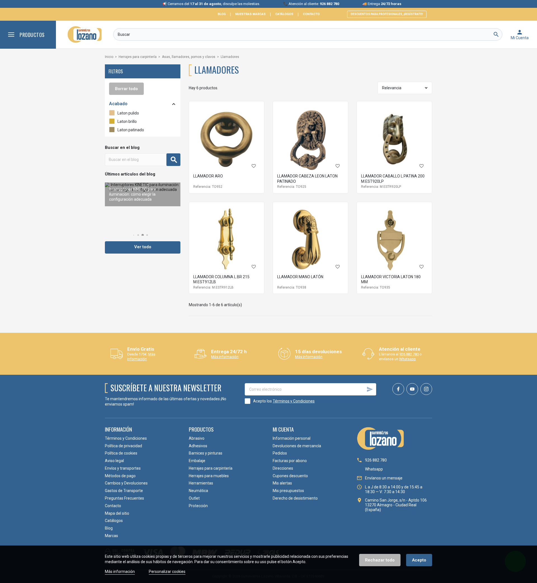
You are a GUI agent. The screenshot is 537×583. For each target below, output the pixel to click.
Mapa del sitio (117, 513)
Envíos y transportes (123, 468)
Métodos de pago (120, 476)
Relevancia (391, 88)
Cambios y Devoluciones (126, 483)
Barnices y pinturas (205, 453)
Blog (222, 14)
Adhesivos (198, 446)
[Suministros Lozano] (84, 34)
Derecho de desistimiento (295, 498)
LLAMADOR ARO (208, 176)
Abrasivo (196, 438)
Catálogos (284, 14)
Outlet (194, 498)
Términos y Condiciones (294, 401)
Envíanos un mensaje (383, 478)
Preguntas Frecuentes (124, 498)
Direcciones (283, 468)
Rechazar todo (380, 560)
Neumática (198, 490)
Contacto (311, 14)
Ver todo (142, 246)
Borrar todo (126, 88)
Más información (141, 356)
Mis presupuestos (288, 490)
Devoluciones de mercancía (297, 446)
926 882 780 (409, 354)
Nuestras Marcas (250, 14)
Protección (198, 506)
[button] (133, 235)
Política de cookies (121, 453)
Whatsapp (407, 359)
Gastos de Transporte (124, 490)
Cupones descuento (290, 476)
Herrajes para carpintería (210, 468)
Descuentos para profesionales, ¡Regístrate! (387, 14)
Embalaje (197, 460)
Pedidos (280, 453)
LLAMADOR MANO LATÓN (300, 277)
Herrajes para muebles (209, 476)
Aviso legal (114, 460)
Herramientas (201, 483)
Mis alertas (282, 483)
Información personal (291, 438)
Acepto (419, 560)
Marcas (111, 535)
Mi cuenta (283, 429)
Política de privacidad (123, 446)
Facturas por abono (290, 460)
